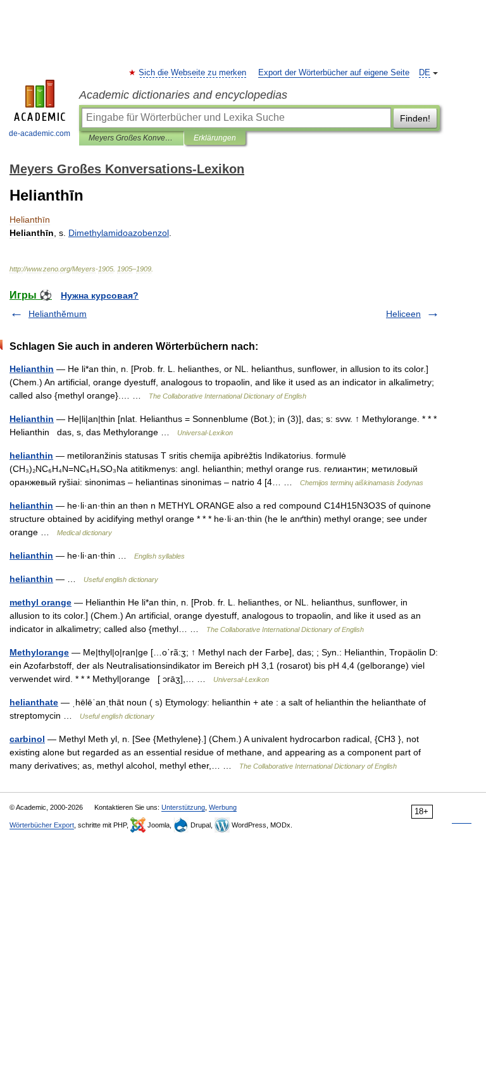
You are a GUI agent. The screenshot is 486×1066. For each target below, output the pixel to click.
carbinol (27, 739)
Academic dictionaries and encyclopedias (183, 95)
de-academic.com (39, 133)
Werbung (223, 807)
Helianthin (31, 369)
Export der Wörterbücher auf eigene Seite (333, 72)
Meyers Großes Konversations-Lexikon (131, 137)
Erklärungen (215, 137)
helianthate (33, 702)
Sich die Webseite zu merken (193, 72)
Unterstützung (183, 807)
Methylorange (39, 652)
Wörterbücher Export (41, 825)
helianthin (31, 455)
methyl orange (40, 602)
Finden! (415, 118)
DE (424, 72)
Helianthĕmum (57, 314)
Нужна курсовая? (100, 295)
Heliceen (403, 314)
